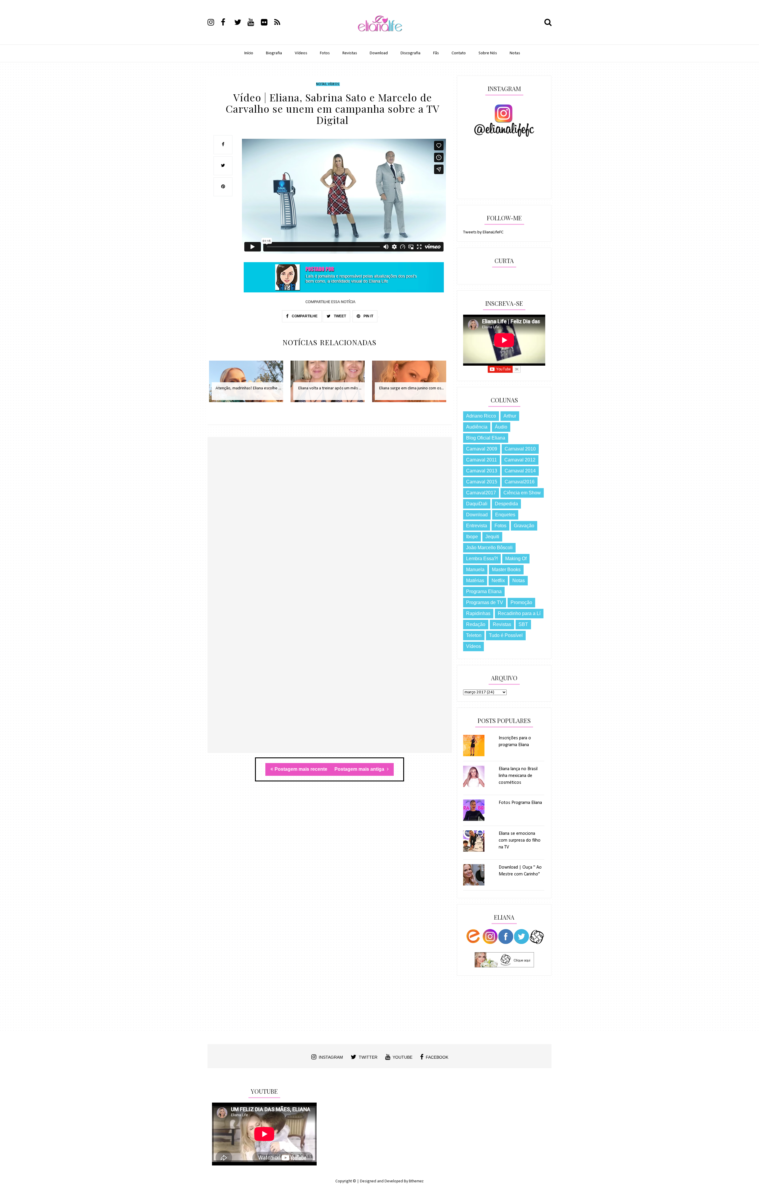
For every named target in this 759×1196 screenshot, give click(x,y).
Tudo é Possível (506, 635)
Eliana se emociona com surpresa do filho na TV (519, 840)
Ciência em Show (522, 492)
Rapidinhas (478, 613)
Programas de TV (484, 602)
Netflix (498, 580)
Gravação (524, 525)
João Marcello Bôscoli (489, 547)
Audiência (476, 426)
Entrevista (476, 525)
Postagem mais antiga (359, 769)
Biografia (274, 53)
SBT (523, 624)
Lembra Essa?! (482, 558)
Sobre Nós (488, 53)
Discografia (410, 53)
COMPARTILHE (304, 316)
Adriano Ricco (481, 415)
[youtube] (254, 23)
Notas (515, 53)
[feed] (280, 23)
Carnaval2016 (520, 481)
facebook (437, 1057)
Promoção (521, 602)
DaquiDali (476, 503)
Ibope (472, 536)
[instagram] (214, 23)
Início (248, 53)
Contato (459, 53)
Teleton (473, 635)
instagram (331, 1057)
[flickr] (267, 23)
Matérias (475, 580)
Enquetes (505, 514)
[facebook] (227, 23)
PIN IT (368, 316)
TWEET (339, 316)
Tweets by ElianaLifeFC (483, 232)
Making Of (516, 558)
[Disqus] (329, 523)
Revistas (349, 53)
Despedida (506, 503)
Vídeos (301, 53)
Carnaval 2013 (481, 470)
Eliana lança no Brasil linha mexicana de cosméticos (518, 776)
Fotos (325, 53)
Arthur (509, 415)
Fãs (436, 53)
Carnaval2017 (481, 492)
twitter (368, 1057)
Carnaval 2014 (520, 470)
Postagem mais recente (301, 769)
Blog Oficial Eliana (485, 437)
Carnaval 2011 (481, 459)
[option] (248, 384)
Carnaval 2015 (481, 481)
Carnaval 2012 (519, 459)
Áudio (501, 426)
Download (379, 53)
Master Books (506, 569)
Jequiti (492, 536)
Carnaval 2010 (520, 448)
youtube (402, 1057)
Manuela (475, 569)
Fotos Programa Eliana (520, 802)
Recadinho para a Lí (519, 613)
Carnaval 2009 (481, 448)
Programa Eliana (484, 591)
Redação (475, 624)
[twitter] (240, 23)
